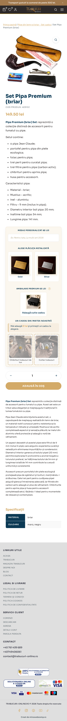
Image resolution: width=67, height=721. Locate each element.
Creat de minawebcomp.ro (33, 717)
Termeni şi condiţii (13, 597)
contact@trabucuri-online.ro (20, 656)
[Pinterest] (33, 710)
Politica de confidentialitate (19, 605)
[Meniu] (62, 9)
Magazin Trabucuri (14, 564)
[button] (56, 40)
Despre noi (9, 567)
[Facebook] (19, 710)
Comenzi (8, 618)
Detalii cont (10, 630)
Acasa (6, 556)
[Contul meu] (15, 9)
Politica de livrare (14, 589)
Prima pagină (9, 24)
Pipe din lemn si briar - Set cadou (34, 24)
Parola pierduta (12, 634)
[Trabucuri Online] (33, 9)
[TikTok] (47, 710)
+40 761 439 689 (12, 647)
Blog (6, 571)
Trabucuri (9, 560)
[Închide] (63, 3)
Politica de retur (12, 593)
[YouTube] (40, 710)
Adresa (7, 626)
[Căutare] (55, 9)
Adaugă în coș (33, 385)
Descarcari (9, 622)
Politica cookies (12, 601)
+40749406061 (12, 651)
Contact (8, 575)
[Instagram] (26, 710)
